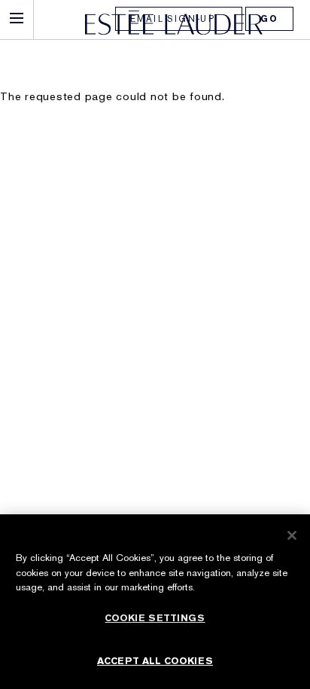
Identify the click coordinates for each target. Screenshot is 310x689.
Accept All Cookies (155, 660)
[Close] (291, 535)
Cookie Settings (155, 617)
